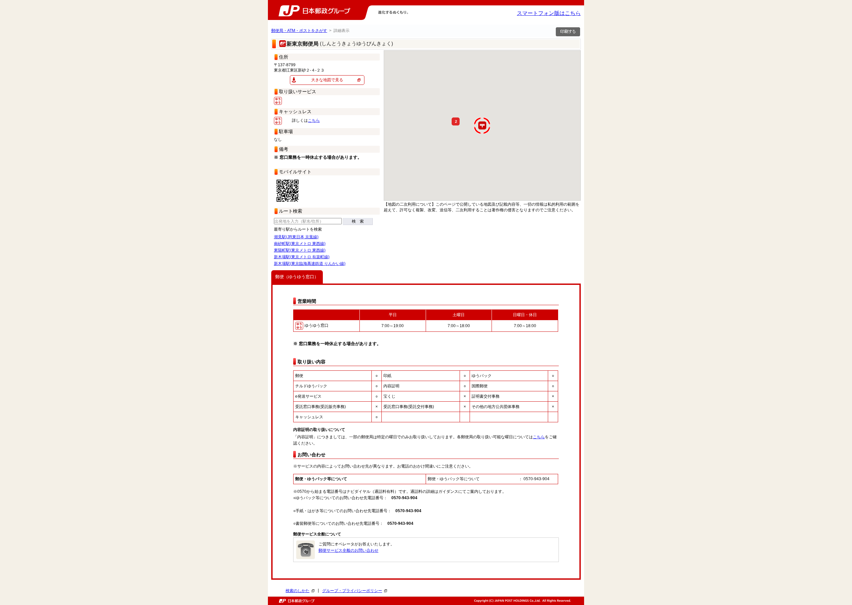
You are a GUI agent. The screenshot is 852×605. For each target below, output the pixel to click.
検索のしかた (298, 590)
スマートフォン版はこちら (549, 13)
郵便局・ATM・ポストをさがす (299, 30)
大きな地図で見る (327, 80)
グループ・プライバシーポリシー (352, 590)
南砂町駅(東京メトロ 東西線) (299, 243)
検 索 (358, 221)
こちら (314, 120)
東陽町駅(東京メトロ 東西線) (299, 250)
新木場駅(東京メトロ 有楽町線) (301, 257)
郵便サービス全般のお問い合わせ (348, 550)
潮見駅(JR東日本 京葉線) (296, 237)
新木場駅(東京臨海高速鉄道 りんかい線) (309, 263)
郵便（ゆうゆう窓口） (297, 276)
